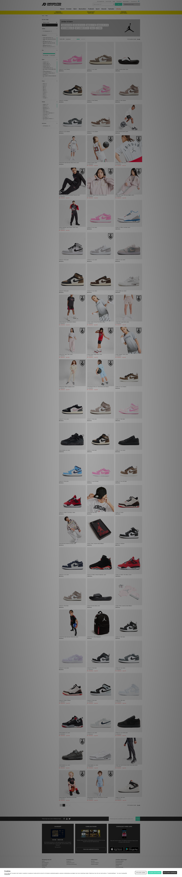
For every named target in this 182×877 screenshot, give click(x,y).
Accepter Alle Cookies (154, 872)
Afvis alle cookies (140, 872)
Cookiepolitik (7, 874)
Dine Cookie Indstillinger (169, 872)
